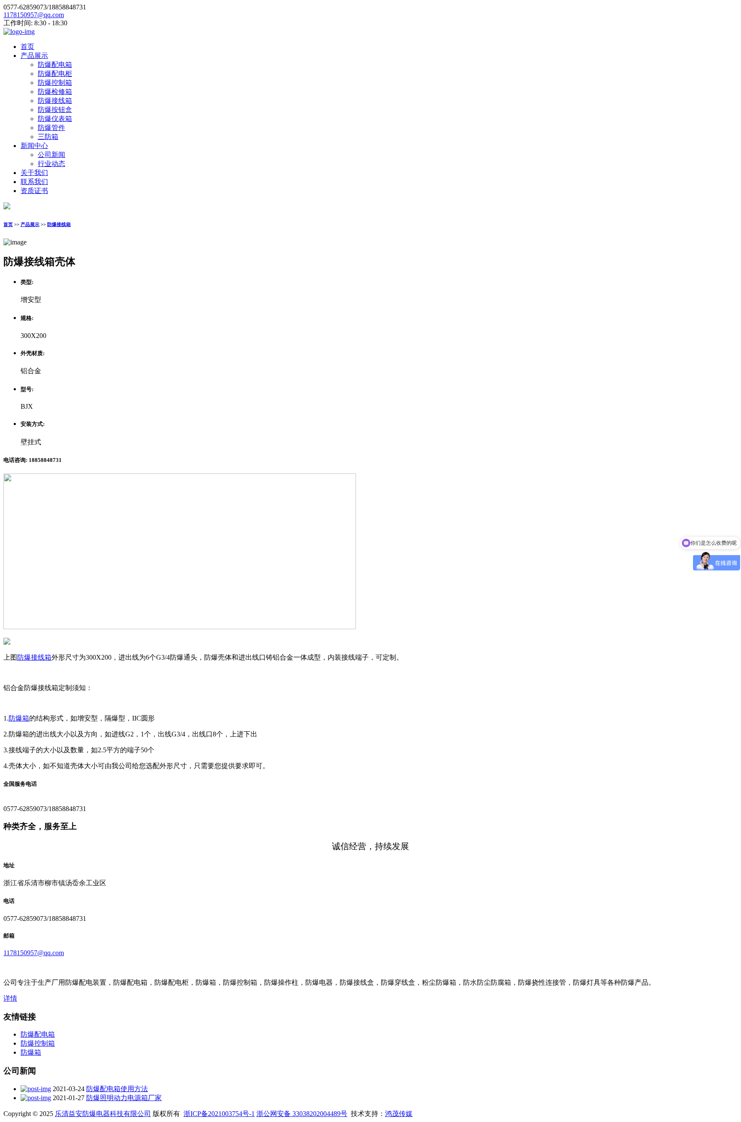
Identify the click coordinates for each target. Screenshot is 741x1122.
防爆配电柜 (55, 73)
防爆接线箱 (55, 100)
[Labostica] (19, 31)
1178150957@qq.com (33, 14)
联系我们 (34, 181)
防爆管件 (51, 127)
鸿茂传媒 (399, 1113)
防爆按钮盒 (55, 109)
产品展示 (34, 55)
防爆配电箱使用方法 (117, 1088)
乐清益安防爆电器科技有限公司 (103, 1113)
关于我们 (34, 172)
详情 (10, 998)
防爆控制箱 (55, 82)
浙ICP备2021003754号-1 (219, 1113)
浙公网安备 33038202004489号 (301, 1113)
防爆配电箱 (55, 64)
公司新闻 (51, 154)
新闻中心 (34, 145)
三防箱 (48, 136)
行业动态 (51, 163)
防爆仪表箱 (55, 118)
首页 (27, 46)
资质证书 (34, 190)
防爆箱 (19, 718)
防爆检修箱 (55, 91)
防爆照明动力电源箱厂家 (124, 1097)
